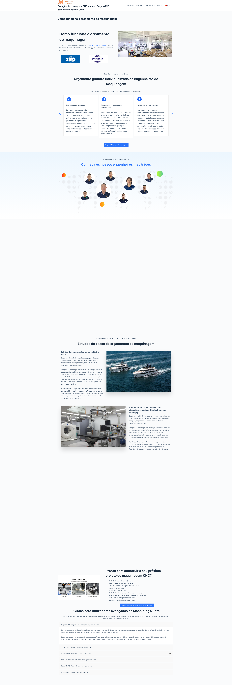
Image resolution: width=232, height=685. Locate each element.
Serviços (130, 5)
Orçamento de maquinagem (97, 45)
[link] (80, 116)
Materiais (139, 5)
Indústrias (149, 5)
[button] (60, 113)
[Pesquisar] (173, 5)
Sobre (159, 5)
